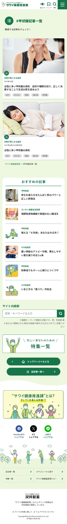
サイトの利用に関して (23, 511)
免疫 (27, 95)
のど (8, 95)
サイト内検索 (10, 306)
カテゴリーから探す (44, 471)
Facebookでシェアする (19, 435)
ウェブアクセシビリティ (45, 511)
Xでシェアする (33, 435)
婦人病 (36, 95)
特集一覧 (9, 478)
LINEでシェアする (48, 435)
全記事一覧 (10, 471)
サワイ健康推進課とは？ (46, 478)
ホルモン (17, 95)
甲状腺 (45, 95)
